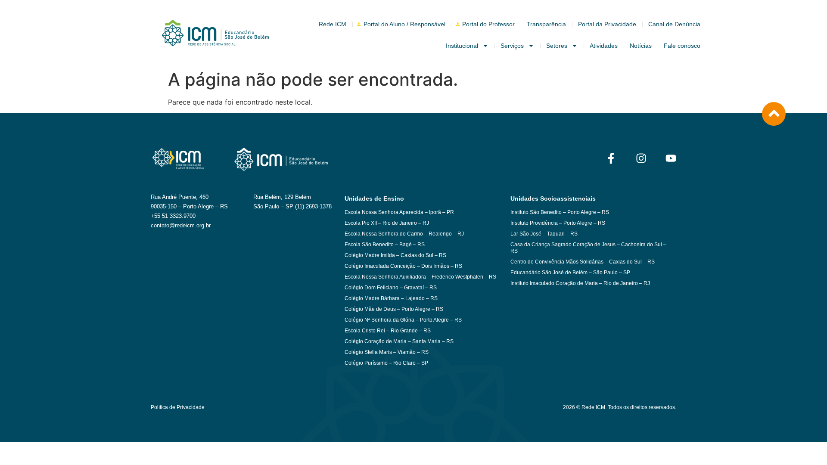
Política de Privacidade (178, 407)
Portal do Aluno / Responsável (404, 24)
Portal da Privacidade (607, 24)
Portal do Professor (488, 24)
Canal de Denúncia (674, 24)
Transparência (546, 24)
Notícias (641, 45)
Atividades (604, 45)
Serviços (512, 45)
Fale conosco (682, 45)
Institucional (462, 45)
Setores (556, 45)
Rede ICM (332, 24)
